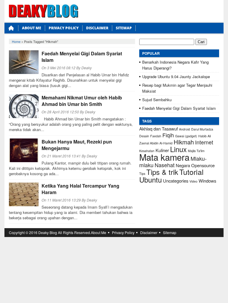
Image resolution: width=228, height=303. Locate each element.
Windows (207, 181)
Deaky (86, 67)
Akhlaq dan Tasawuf (158, 128)
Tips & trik (162, 172)
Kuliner (162, 150)
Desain (144, 136)
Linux (178, 149)
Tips (142, 173)
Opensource (203, 165)
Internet (204, 142)
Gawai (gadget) (186, 136)
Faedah (155, 136)
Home (16, 41)
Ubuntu (150, 180)
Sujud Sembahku (157, 99)
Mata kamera (164, 157)
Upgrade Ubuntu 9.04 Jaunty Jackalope (176, 76)
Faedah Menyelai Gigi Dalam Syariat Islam (82, 56)
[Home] (11, 29)
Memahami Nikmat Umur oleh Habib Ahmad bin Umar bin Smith (82, 100)
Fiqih (168, 135)
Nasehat (165, 165)
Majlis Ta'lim (196, 151)
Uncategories (175, 181)
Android (184, 129)
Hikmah (184, 142)
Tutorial (191, 171)
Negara (183, 165)
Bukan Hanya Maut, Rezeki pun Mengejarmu (77, 145)
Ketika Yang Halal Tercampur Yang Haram (80, 189)
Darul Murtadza (202, 129)
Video (193, 181)
